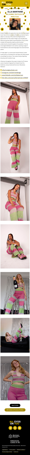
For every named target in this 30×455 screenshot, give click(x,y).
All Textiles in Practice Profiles (15, 410)
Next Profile (15, 405)
